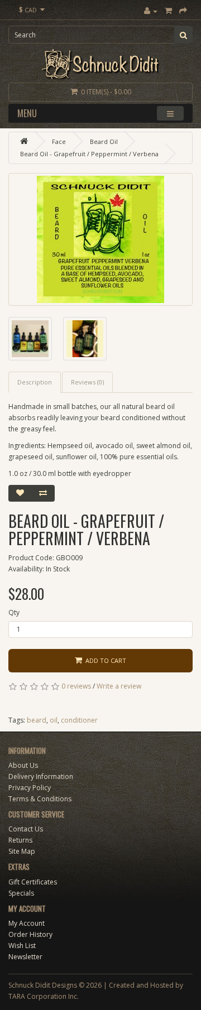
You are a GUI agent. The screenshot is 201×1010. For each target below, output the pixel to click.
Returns (20, 840)
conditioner (79, 720)
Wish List (22, 945)
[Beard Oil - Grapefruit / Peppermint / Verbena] (100, 239)
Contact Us (25, 829)
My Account (26, 923)
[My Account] (150, 11)
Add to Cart (104, 660)
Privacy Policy (29, 787)
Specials (21, 893)
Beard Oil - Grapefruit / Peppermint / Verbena (89, 154)
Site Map (21, 851)
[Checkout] (183, 11)
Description (34, 382)
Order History (30, 934)
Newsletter (25, 956)
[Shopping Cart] (168, 11)
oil (54, 720)
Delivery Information (40, 776)
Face (59, 141)
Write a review (119, 686)
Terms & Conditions (39, 799)
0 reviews (76, 686)
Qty (14, 612)
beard (36, 720)
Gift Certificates (32, 882)
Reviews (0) (87, 382)
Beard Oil (104, 141)
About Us (23, 765)
